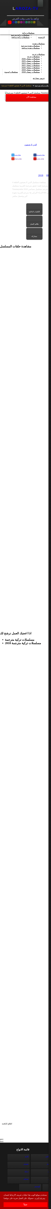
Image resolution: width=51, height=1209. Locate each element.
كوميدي (37, 1186)
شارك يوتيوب (40, 158)
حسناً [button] (25, 1205)
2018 (40, 175)
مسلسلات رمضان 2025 (31, 61)
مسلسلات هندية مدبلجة (31, 48)
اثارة (26, 1156)
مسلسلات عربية (38, 54)
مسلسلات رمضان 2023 (31, 63)
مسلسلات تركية (28, 33)
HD (48, 175)
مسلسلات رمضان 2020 (31, 68)
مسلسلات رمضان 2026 (31, 59)
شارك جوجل (18, 158)
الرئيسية (41, 37)
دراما (26, 1171)
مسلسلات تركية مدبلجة (20, 37)
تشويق (25, 1164)
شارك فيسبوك (41, 155)
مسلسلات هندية (38, 44)
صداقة (25, 1179)
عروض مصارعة (39, 78)
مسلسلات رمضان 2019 (31, 70)
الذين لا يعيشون (30, 145)
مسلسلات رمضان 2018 (31, 72)
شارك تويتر (17, 155)
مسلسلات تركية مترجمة (20, 35)
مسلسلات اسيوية (11, 72)
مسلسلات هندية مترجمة (30, 46)
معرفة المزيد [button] (40, 1198)
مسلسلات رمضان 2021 (31, 65)
